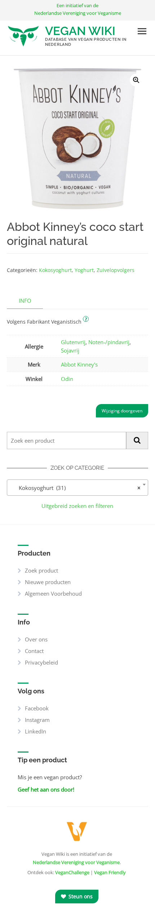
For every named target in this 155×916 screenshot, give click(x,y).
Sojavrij (70, 350)
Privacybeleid (41, 662)
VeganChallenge (72, 872)
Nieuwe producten (48, 582)
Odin (67, 378)
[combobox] (77, 487)
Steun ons (80, 896)
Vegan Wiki (80, 31)
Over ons (36, 639)
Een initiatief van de (77, 9)
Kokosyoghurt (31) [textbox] (75, 487)
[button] (136, 80)
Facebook (37, 708)
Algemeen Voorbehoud (53, 593)
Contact (34, 650)
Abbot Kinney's (79, 364)
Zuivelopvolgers (115, 270)
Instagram (37, 719)
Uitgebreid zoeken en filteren (77, 505)
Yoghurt (84, 270)
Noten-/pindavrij (108, 342)
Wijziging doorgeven (122, 411)
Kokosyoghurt (55, 270)
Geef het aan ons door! (46, 789)
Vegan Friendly (110, 872)
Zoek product (41, 570)
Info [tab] (25, 300)
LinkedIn (35, 731)
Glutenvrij (73, 342)
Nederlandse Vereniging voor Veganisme (76, 862)
